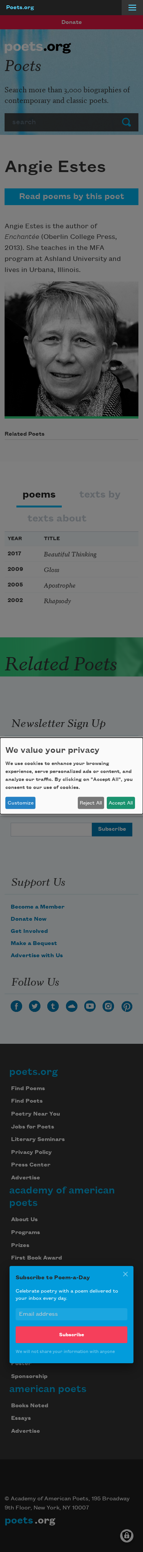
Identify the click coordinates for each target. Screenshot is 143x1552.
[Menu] (132, 7)
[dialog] (71, 776)
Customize (21, 803)
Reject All (91, 803)
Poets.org (20, 8)
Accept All (121, 803)
